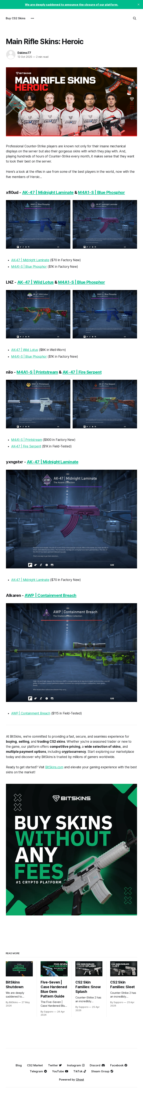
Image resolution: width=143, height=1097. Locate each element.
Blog (19, 1065)
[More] (32, 18)
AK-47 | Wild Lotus (35, 282)
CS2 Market (35, 1065)
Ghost (80, 1079)
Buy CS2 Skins (15, 18)
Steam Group (100, 1071)
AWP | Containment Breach (50, 595)
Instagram (74, 1065)
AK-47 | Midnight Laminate (48, 192)
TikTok (77, 1071)
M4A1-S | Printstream (37, 372)
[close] (139, 4)
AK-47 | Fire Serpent (82, 372)
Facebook (116, 1065)
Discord (95, 1065)
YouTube (58, 1071)
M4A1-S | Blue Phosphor (101, 192)
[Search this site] (135, 18)
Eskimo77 (24, 53)
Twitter (53, 1065)
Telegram (36, 1071)
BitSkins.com (54, 767)
